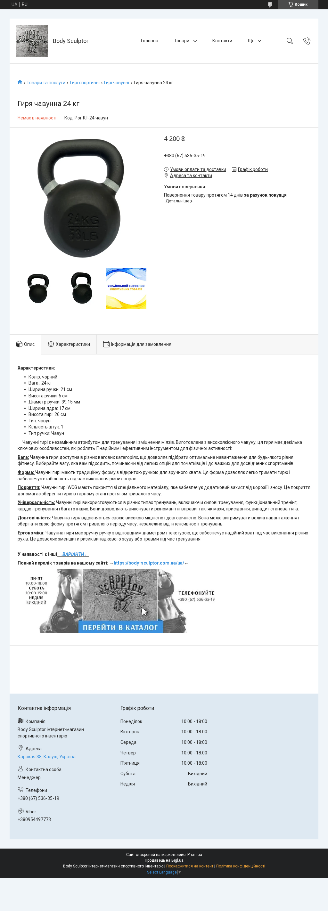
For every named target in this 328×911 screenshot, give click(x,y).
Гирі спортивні (85, 82)
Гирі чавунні (116, 82)
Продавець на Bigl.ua (164, 860)
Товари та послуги (46, 82)
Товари (182, 40)
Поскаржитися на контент (189, 866)
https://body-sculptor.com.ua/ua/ (149, 562)
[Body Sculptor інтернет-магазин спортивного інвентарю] (32, 41)
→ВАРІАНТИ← (73, 554)
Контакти (222, 40)
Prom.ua (194, 854)
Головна (149, 40)
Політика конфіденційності (240, 866)
